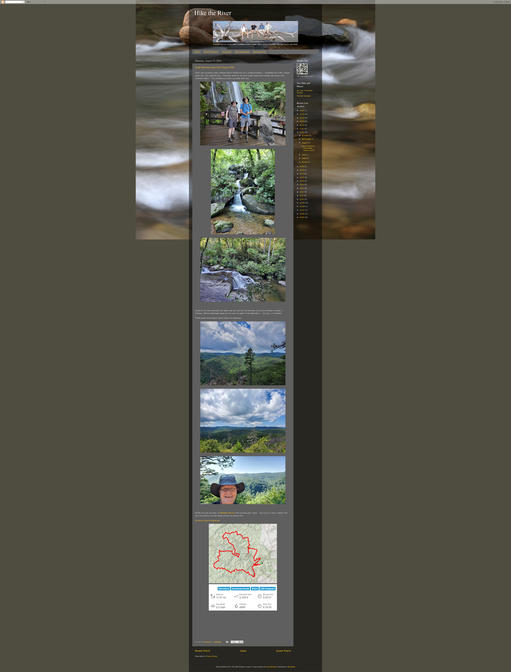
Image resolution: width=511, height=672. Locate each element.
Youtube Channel (304, 96)
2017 (302, 173)
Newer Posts (202, 650)
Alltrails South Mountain (207, 520)
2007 (302, 210)
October (305, 135)
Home (197, 51)
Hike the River (212, 12)
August (305, 143)
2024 (302, 118)
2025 (302, 114)
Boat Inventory (259, 51)
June (304, 154)
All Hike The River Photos (304, 91)
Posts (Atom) (211, 656)
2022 (302, 125)
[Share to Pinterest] (242, 642)
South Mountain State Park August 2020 (214, 67)
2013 (302, 188)
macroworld (271, 666)
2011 (302, 195)
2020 (302, 132)
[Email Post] (227, 642)
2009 (302, 203)
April (304, 158)
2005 (302, 217)
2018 (302, 170)
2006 (302, 213)
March (305, 162)
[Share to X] (237, 642)
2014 (302, 184)
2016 (302, 177)
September (306, 139)
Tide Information (242, 51)
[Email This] (232, 642)
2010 (302, 199)
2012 (302, 192)
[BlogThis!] (234, 642)
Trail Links (226, 51)
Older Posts (283, 650)
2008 (302, 206)
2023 (302, 121)
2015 (302, 181)
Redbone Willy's (227, 512)
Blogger (291, 666)
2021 (302, 128)
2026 (302, 110)
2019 (302, 166)
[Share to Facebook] (239, 642)
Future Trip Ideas (211, 51)
